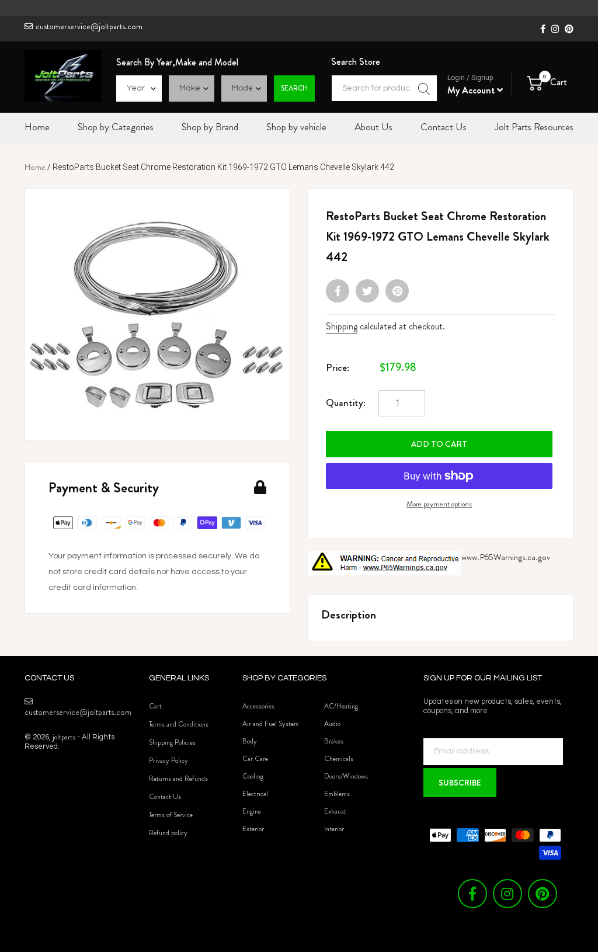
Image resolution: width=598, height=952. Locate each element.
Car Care (255, 758)
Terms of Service (171, 814)
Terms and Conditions (178, 724)
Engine (251, 811)
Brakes (333, 741)
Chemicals (338, 758)
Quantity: (346, 402)
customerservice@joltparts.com (89, 26)
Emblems (337, 793)
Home (35, 167)
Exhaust (335, 811)
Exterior (253, 829)
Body (249, 741)
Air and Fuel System (270, 723)
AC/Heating (341, 706)
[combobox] (384, 88)
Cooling (252, 776)
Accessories (258, 706)
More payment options (439, 503)
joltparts (64, 736)
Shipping (341, 326)
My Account (472, 90)
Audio (332, 723)
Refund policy (168, 833)
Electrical (255, 793)
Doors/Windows (346, 776)
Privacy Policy (168, 760)
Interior (334, 829)
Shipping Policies (172, 742)
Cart (155, 706)
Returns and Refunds (178, 778)
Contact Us (165, 796)
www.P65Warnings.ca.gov (505, 557)
